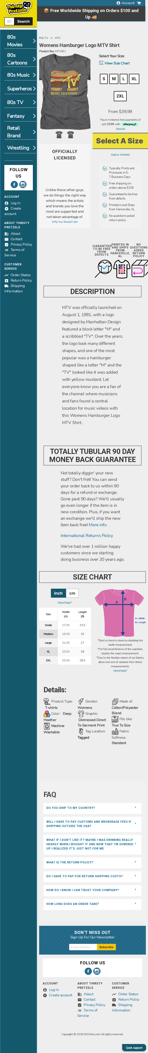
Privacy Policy (21, 244)
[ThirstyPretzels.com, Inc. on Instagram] (23, 184)
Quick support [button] (134, 1048)
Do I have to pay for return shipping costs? (84, 876)
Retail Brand (14, 132)
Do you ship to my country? (70, 808)
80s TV (15, 102)
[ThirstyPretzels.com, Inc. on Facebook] (14, 184)
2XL (120, 96)
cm (72, 593)
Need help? (65, 603)
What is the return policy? (69, 862)
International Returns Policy (87, 535)
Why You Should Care (65, 222)
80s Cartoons (17, 59)
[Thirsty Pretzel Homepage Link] (18, 15)
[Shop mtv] (64, 185)
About (15, 233)
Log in (15, 203)
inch (58, 593)
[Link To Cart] (139, 3)
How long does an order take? (72, 904)
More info (97, 525)
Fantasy (15, 116)
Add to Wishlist (120, 155)
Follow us (19, 173)
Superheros (19, 88)
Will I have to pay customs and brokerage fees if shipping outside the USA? (88, 824)
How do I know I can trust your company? (82, 890)
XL (134, 78)
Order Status (21, 275)
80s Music (18, 75)
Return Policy (21, 280)
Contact (16, 239)
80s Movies (15, 41)
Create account (60, 995)
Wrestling (18, 147)
